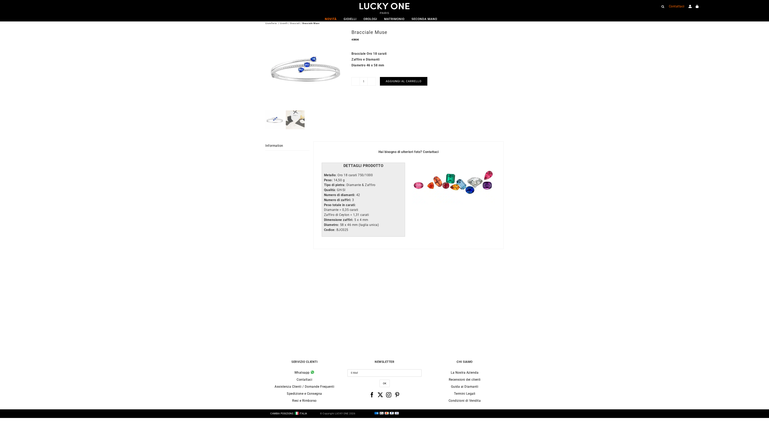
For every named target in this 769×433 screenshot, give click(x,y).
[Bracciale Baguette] (295, 273)
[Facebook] (372, 394)
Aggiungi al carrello (404, 81)
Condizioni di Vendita (465, 401)
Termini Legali (464, 394)
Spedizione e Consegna (304, 394)
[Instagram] (389, 394)
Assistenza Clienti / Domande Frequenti (304, 386)
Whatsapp (302, 372)
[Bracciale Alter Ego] (355, 273)
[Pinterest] (397, 394)
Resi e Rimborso (304, 401)
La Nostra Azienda (465, 372)
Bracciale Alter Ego (354, 332)
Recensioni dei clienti (465, 379)
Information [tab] (274, 146)
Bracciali (295, 23)
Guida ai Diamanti (464, 386)
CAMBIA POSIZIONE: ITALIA (288, 413)
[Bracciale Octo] (414, 273)
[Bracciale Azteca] (474, 273)
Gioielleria (271, 23)
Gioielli (284, 23)
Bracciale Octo (414, 332)
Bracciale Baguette (295, 332)
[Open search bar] (663, 6)
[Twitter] (380, 394)
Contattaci (431, 152)
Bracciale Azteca (474, 332)
